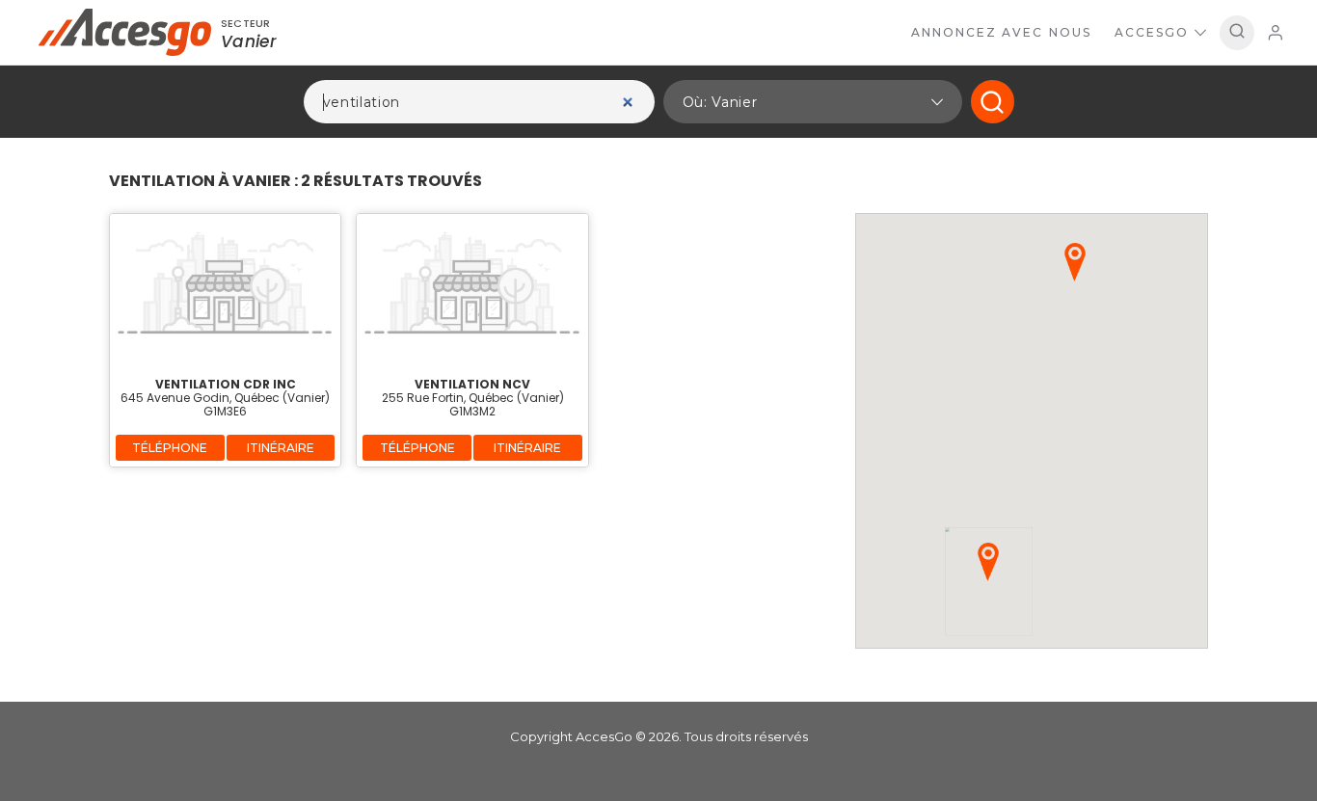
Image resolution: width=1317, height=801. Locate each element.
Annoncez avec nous (1001, 32)
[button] (812, 101)
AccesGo (1152, 32)
